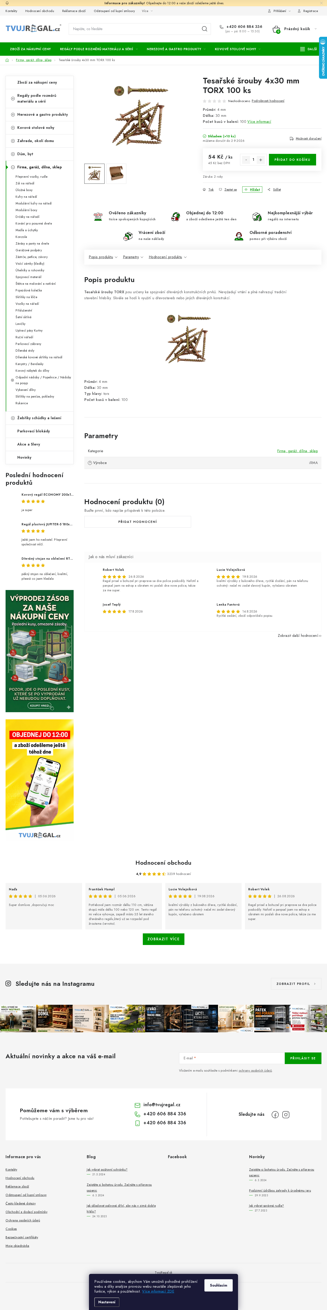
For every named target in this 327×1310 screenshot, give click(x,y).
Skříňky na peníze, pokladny (35, 396)
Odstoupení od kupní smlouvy (114, 11)
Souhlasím (218, 1285)
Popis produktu (101, 257)
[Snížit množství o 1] (246, 160)
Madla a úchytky (27, 230)
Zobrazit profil (293, 984)
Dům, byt (25, 154)
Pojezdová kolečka (29, 290)
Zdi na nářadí (25, 183)
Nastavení (106, 1302)
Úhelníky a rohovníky (30, 270)
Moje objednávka (17, 1246)
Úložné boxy (24, 190)
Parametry (131, 257)
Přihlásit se (303, 1058)
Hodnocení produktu (165, 257)
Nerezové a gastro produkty (42, 114)
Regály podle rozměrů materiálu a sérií (36, 98)
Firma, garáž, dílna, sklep (39, 167)
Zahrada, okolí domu (35, 140)
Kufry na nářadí (26, 196)
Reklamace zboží (74, 11)
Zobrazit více (163, 939)
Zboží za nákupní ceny (37, 82)
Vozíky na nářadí (27, 303)
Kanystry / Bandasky (30, 364)
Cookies (11, 1229)
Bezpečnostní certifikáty (22, 1237)
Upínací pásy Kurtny (29, 330)
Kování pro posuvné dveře (34, 223)
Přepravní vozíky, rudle (32, 176)
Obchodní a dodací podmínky (26, 1212)
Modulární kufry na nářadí (34, 203)
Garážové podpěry (29, 250)
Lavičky (21, 324)
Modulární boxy (26, 210)
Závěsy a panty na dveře (32, 243)
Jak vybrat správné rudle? (266, 1205)
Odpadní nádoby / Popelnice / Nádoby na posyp (43, 380)
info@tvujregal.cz (162, 1105)
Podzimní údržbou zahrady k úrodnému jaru (280, 1190)
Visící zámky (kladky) (30, 263)
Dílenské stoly (25, 350)
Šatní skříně (23, 317)
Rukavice (22, 403)
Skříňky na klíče (26, 297)
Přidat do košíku (293, 159)
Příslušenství (24, 310)
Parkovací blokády (33, 431)
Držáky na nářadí (27, 217)
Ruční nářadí (24, 337)
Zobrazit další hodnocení (298, 635)
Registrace (310, 11)
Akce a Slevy (28, 444)
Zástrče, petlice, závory (32, 257)
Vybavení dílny (26, 390)
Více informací (259, 121)
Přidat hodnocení (137, 522)
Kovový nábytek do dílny (32, 370)
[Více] (308, 49)
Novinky (24, 457)
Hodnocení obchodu (39, 11)
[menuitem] (30, 49)
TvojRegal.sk (163, 1272)
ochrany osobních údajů (255, 1070)
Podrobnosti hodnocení (268, 101)
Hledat (204, 29)
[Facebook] (275, 1114)
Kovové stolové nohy (35, 127)
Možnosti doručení (309, 138)
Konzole (21, 237)
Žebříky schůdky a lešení (39, 418)
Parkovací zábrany (28, 344)
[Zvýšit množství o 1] (261, 160)
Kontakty (11, 11)
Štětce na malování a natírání (36, 283)
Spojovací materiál (28, 277)
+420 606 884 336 (243, 27)
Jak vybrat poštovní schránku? (107, 1169)
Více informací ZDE (158, 1291)
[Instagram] (285, 1114)
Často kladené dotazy (21, 1203)
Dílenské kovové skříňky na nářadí (39, 357)
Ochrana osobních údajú (23, 1220)
